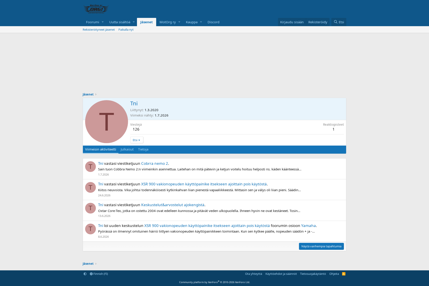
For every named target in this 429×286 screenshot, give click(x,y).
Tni (100, 163)
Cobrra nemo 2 (154, 163)
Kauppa (192, 22)
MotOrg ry (168, 22)
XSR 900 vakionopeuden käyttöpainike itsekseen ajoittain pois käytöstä (204, 183)
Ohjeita (334, 274)
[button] (103, 22)
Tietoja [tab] (143, 149)
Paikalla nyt (126, 30)
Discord (213, 22)
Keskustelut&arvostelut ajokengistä (172, 204)
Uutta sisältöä (119, 22)
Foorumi (92, 22)
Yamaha (308, 225)
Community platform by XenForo (214, 282)
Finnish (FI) (100, 274)
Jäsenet (146, 22)
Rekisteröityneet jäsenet (99, 30)
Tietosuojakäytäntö (313, 274)
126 (136, 129)
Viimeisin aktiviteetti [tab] (100, 149)
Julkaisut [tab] (127, 149)
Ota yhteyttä (253, 274)
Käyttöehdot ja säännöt (281, 274)
